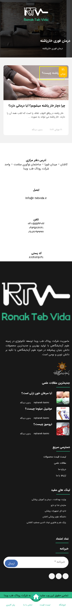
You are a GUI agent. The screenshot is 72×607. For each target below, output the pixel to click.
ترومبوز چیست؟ (43, 424)
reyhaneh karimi (41, 402)
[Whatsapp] (59, 576)
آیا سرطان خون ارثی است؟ (36, 393)
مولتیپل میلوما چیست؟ (38, 409)
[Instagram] (66, 576)
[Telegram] (52, 576)
